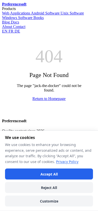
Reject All (49, 187)
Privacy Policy (67, 161)
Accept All (49, 174)
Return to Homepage (49, 98)
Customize (49, 201)
